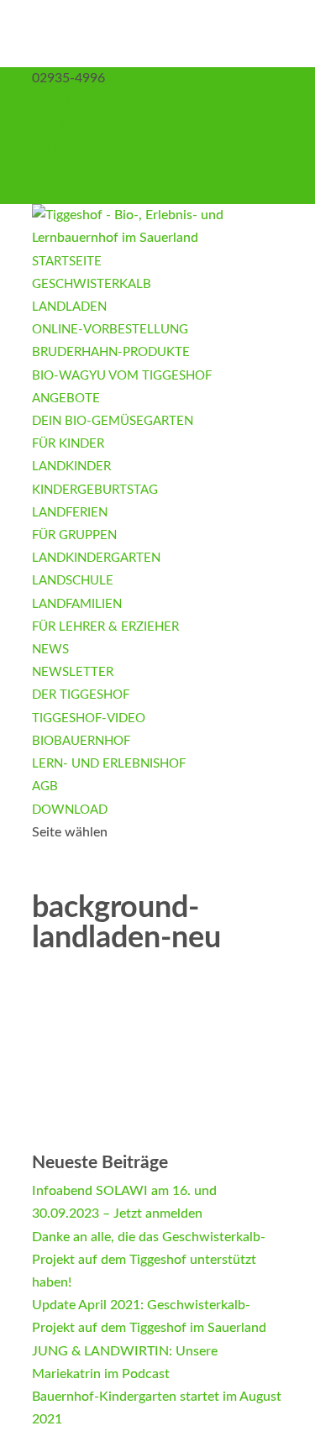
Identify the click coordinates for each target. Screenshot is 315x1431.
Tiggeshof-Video (88, 718)
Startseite (67, 261)
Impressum (64, 147)
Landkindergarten (96, 558)
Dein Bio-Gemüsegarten (112, 421)
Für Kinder (68, 444)
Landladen (69, 307)
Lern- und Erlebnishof (109, 763)
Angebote (66, 398)
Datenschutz (69, 169)
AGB (46, 192)
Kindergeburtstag (95, 490)
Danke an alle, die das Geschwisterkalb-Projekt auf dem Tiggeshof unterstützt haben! (148, 1259)
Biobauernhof (81, 741)
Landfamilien (77, 604)
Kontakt (55, 100)
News (50, 649)
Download (70, 810)
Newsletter (72, 672)
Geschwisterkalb (91, 284)
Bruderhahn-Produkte (111, 352)
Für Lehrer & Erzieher (105, 627)
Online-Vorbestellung (110, 329)
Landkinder (71, 466)
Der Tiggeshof (80, 695)
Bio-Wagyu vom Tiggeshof (122, 376)
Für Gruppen (74, 535)
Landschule (72, 580)
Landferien (70, 512)
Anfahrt (55, 123)
